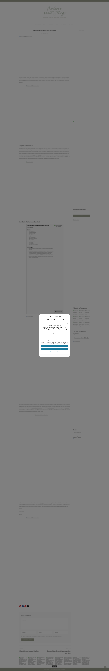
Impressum (59, 354)
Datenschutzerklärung (54, 334)
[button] (54, 346)
